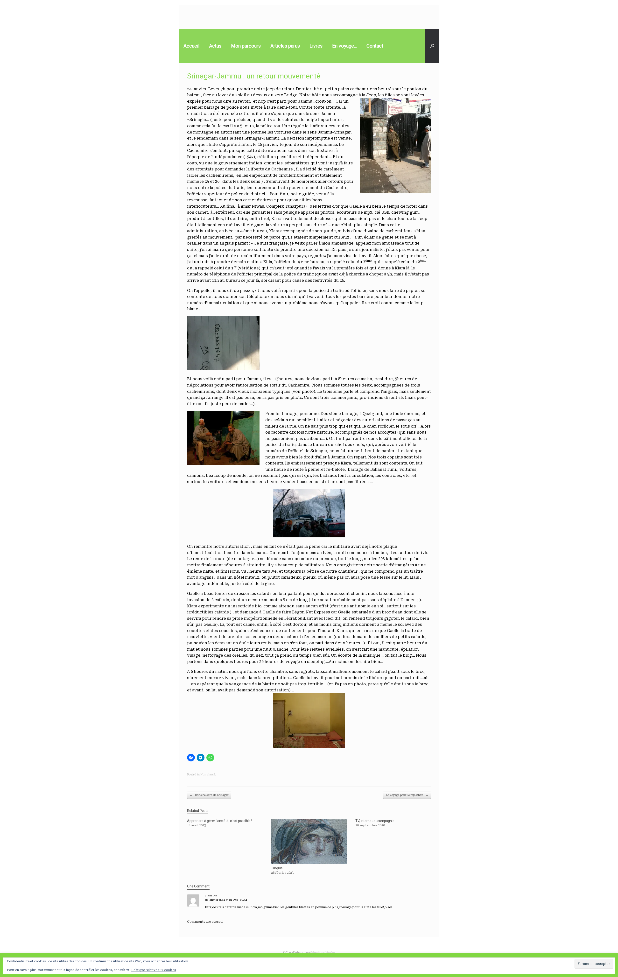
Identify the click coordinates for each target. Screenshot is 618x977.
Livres (316, 46)
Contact (374, 46)
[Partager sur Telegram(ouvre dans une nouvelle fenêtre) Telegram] (200, 757)
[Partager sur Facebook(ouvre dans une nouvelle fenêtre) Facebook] (191, 757)
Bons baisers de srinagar (209, 795)
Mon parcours (246, 46)
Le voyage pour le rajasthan (407, 795)
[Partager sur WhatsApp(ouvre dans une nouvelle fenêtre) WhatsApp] (210, 757)
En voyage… (344, 46)
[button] (432, 46)
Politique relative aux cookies (153, 970)
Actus (215, 46)
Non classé (207, 774)
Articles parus (285, 46)
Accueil (191, 46)
